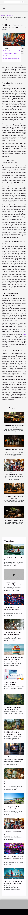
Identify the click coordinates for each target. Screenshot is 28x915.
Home (2, 15)
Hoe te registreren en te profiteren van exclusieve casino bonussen (13, 834)
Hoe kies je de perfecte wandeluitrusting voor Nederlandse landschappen (13, 734)
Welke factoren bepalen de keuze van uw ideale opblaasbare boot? (13, 560)
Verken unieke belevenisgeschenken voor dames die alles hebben (13, 784)
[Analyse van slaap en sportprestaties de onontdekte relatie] (14, 674)
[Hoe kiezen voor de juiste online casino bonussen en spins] (14, 748)
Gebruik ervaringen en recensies (9, 60)
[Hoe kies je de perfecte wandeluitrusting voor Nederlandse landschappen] (14, 724)
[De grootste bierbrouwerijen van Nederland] (14, 488)
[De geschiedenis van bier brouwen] (14, 512)
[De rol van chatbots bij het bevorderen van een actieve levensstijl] (14, 873)
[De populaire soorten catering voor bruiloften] (14, 417)
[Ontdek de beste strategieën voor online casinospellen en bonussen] (14, 848)
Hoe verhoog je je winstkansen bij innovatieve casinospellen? (14, 585)
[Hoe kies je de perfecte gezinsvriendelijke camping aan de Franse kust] (14, 798)
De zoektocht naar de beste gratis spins (11, 55)
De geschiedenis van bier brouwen (14, 520)
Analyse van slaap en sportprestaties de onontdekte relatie (11, 684)
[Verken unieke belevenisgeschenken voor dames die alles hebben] (14, 773)
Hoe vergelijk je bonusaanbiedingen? (10, 53)
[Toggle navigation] (4, 7)
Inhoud (6, 48)
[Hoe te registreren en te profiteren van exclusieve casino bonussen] (14, 465)
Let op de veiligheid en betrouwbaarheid (11, 58)
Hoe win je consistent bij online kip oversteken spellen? (12, 635)
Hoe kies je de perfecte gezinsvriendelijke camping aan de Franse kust (13, 809)
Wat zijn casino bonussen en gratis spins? (11, 50)
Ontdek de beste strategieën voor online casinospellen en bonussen (14, 859)
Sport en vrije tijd (9, 15)
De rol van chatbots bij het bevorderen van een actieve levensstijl (13, 883)
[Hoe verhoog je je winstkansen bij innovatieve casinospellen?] (14, 574)
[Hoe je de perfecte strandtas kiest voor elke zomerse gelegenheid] (14, 649)
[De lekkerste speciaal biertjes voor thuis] (14, 441)
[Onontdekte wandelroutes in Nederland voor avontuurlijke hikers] (14, 699)
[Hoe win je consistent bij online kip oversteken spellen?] (14, 624)
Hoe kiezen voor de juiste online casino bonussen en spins (13, 759)
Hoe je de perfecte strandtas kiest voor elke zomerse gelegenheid (13, 659)
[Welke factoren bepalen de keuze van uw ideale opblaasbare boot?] (14, 549)
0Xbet (24, 334)
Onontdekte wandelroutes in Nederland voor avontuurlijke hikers (13, 709)
